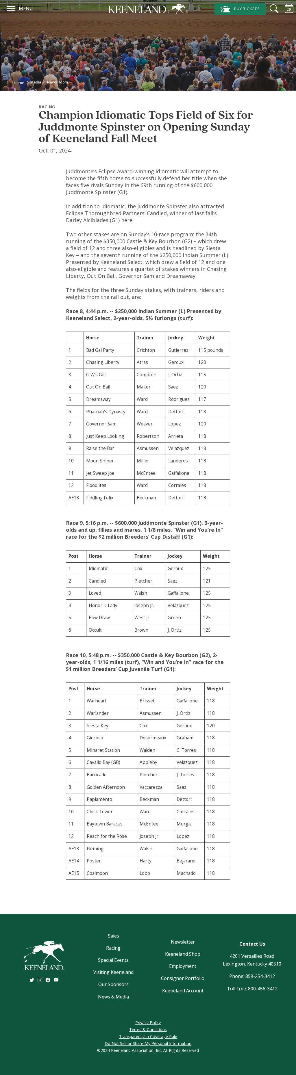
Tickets (247, 8)
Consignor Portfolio (182, 978)
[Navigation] (11, 8)
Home (19, 82)
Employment (182, 966)
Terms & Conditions (148, 1029)
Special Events (113, 960)
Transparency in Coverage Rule (148, 1036)
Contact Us (252, 944)
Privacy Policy (148, 1022)
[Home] (148, 9)
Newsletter (183, 942)
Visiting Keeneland (113, 972)
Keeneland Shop (182, 954)
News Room (57, 82)
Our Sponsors (113, 984)
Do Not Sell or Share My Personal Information (148, 1043)
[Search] (270, 8)
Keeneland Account (183, 990)
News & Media (113, 997)
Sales (113, 936)
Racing (113, 948)
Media (35, 82)
